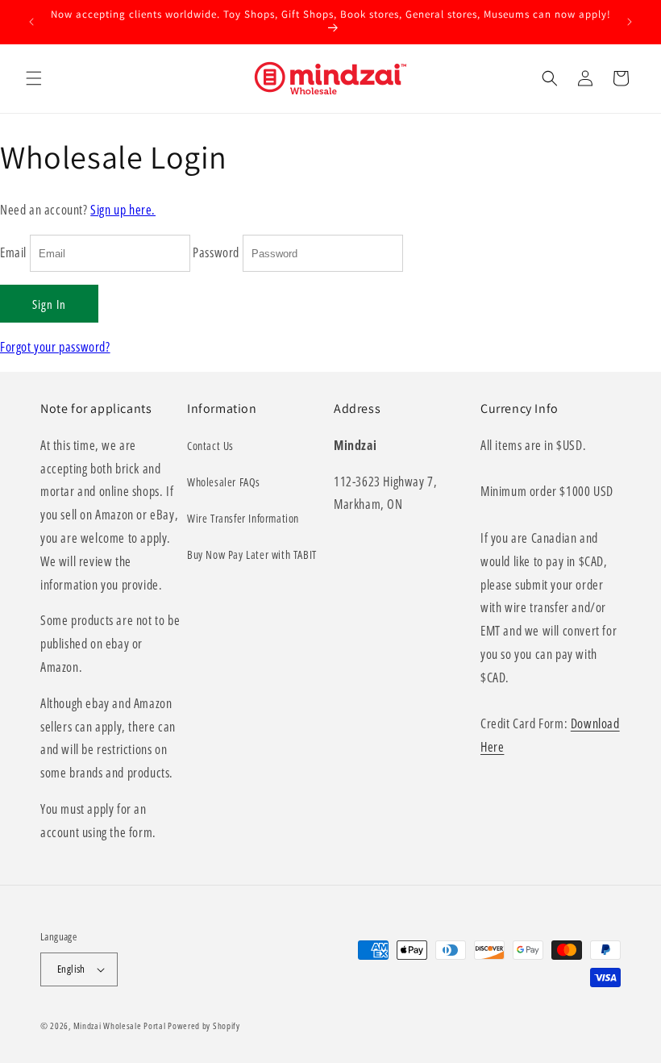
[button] (34, 78)
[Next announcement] (629, 22)
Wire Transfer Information (243, 518)
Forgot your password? (55, 347)
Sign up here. (123, 210)
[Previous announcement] (31, 22)
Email (13, 252)
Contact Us (210, 445)
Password (216, 252)
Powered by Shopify (204, 1025)
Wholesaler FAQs (223, 482)
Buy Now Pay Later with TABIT (252, 554)
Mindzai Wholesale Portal (119, 1025)
